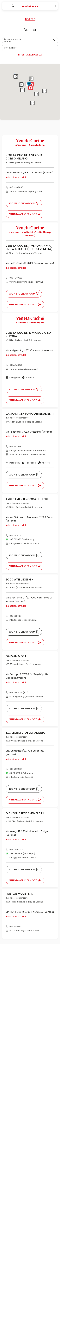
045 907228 (15, 446)
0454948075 (15, 365)
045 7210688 (15, 769)
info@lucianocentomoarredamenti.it (27, 450)
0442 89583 (15, 926)
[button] (31, 84)
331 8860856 (22, 773)
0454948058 (15, 277)
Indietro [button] (30, 19)
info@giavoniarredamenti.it (23, 857)
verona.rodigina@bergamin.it (23, 369)
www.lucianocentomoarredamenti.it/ (27, 454)
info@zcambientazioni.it (21, 777)
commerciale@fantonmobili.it (24, 930)
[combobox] (30, 40)
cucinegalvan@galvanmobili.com (26, 696)
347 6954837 (22, 539)
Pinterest (46, 462)
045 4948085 (16, 187)
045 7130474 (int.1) (18, 692)
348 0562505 (22, 853)
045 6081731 (15, 535)
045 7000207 (16, 849)
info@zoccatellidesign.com (23, 620)
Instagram (14, 377)
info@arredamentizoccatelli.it (24, 543)
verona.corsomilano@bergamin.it (26, 191)
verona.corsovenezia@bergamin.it (26, 281)
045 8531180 (15, 616)
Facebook (30, 377)
